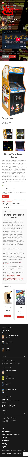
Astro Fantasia (10, 275)
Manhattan (8, 278)
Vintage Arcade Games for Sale (9, 406)
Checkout (4, 446)
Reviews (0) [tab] (6, 207)
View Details (5, 56)
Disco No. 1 (21, 279)
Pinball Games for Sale (7, 404)
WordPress (9, 453)
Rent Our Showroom (6, 436)
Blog (3, 441)
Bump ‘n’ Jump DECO (15, 278)
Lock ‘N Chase (10, 277)
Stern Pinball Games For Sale (8, 405)
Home (3, 428)
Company (4, 438)
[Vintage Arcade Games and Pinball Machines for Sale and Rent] (11, 10)
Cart (3, 447)
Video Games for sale (6, 431)
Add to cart (12, 56)
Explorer (8, 279)
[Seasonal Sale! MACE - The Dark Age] (4, 25)
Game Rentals (5, 437)
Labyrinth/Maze (9, 201)
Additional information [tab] (17, 204)
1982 (7, 263)
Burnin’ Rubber (14, 279)
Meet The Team (5, 440)
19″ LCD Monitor (9, 190)
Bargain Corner (5, 399)
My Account (4, 443)
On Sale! (4, 402)
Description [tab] (6, 204)
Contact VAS (4, 444)
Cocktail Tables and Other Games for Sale (11, 401)
